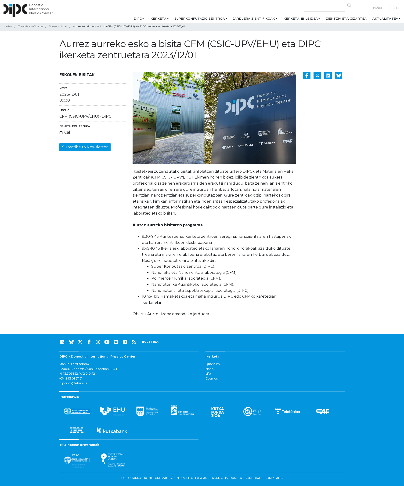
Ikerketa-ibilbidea (300, 18)
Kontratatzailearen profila (168, 478)
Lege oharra (130, 478)
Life (208, 373)
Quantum (213, 364)
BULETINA (150, 341)
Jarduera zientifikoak (254, 18)
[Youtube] (107, 342)
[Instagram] (97, 342)
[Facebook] (89, 342)
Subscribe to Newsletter (85, 147)
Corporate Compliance (265, 478)
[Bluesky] (71, 342)
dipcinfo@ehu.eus (73, 383)
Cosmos (212, 378)
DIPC (138, 18)
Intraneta (233, 478)
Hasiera (8, 26)
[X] (80, 342)
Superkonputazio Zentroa (199, 18)
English (394, 8)
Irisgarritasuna (209, 478)
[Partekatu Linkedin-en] (328, 75)
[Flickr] (124, 342)
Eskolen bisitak (58, 26)
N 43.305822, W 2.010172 (77, 373)
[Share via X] (317, 75)
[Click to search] (349, 5)
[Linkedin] (62, 342)
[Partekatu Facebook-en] (306, 75)
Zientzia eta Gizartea (346, 18)
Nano (210, 369)
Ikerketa (158, 18)
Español (376, 8)
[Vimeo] (115, 342)
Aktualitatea (385, 18)
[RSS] (133, 342)
